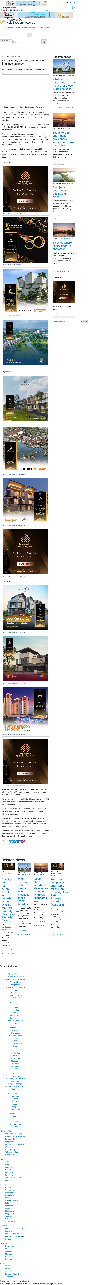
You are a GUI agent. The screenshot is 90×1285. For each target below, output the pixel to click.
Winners (21, 27)
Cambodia (15, 1033)
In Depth (64, 107)
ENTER (72, 2)
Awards (32, 7)
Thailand (15, 1063)
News (3, 953)
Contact (67, 7)
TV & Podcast (15, 1116)
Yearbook (15, 1127)
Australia (57, 931)
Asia (58, 215)
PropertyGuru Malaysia (15, 987)
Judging (15, 1010)
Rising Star (15, 1076)
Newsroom (54, 7)
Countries (15, 1089)
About (26, 7)
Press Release (10, 953)
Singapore (15, 1061)
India (15, 1046)
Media (61, 7)
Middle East (15, 1053)
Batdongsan (15, 998)
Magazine (27, 27)
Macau (15, 1041)
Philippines (9, 949)
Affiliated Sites (13, 974)
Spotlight (39, 7)
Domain (37, 117)
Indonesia (15, 1050)
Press (16, 27)
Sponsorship (15, 1018)
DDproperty (15, 992)
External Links (44, 27)
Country (56, 313)
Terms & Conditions (15, 1021)
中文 (72, 8)
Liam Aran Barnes (68, 75)
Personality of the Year (15, 1078)
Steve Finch (66, 128)
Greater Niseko (15, 1043)
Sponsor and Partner (46, 8)
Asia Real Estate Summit (15, 979)
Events (15, 1007)
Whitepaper (35, 27)
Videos (15, 1121)
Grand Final (15, 1069)
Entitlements (15, 1015)
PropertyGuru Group (15, 977)
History (15, 1013)
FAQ (15, 1023)
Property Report (15, 56)
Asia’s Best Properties (59, 219)
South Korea (60, 161)
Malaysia (59, 107)
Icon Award (15, 1081)
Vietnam (15, 1066)
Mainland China (15, 1035)
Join (15, 1005)
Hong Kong (15, 1038)
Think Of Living (15, 995)
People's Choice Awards (15, 1086)
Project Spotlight (15, 1084)
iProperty (15, 990)
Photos (15, 1119)
